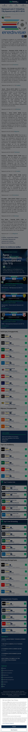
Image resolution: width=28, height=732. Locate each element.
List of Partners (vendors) (8, 723)
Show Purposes (14, 729)
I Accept (14, 726)
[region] (14, 715)
